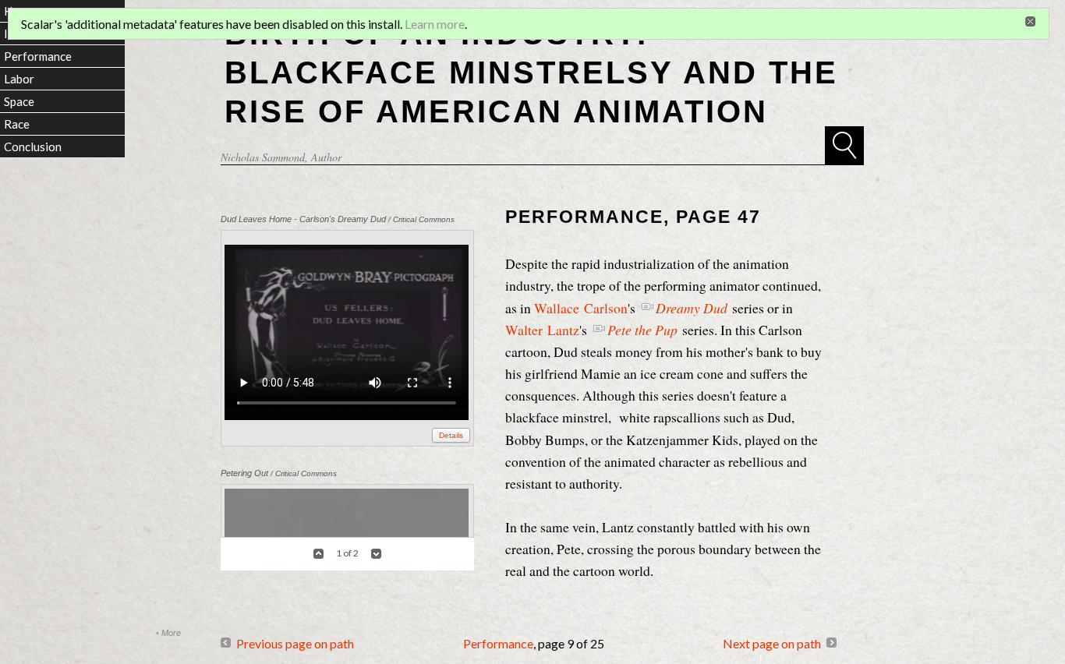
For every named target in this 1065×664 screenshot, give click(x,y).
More (171, 633)
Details (451, 435)
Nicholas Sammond (263, 157)
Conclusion (33, 147)
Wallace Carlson (581, 307)
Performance (498, 643)
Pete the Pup (642, 329)
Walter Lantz (542, 329)
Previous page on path (295, 643)
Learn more (435, 23)
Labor (19, 79)
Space (19, 101)
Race (17, 124)
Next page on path (772, 643)
